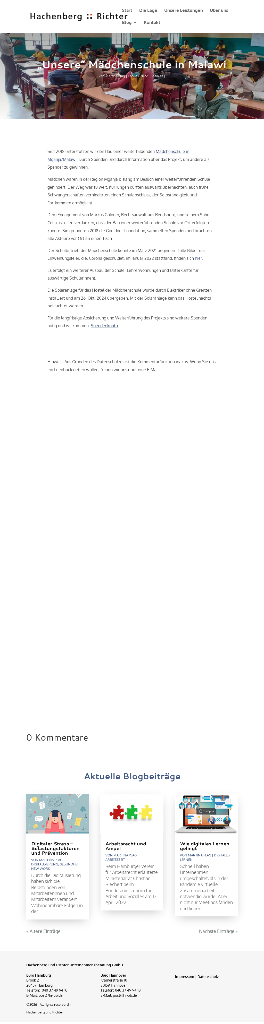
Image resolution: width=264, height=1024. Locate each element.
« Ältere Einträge (43, 931)
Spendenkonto (104, 325)
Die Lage (148, 10)
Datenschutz (208, 976)
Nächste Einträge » (218, 931)
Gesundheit (70, 864)
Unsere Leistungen (183, 10)
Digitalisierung (44, 864)
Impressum (184, 976)
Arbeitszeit (115, 859)
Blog (127, 23)
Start (127, 10)
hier (198, 258)
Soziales (157, 76)
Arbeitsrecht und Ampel (125, 846)
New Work (40, 868)
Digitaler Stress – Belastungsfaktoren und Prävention (55, 848)
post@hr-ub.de (51, 995)
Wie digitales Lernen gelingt (204, 846)
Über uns (219, 10)
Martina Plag (115, 76)
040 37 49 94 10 (54, 990)
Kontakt (152, 23)
